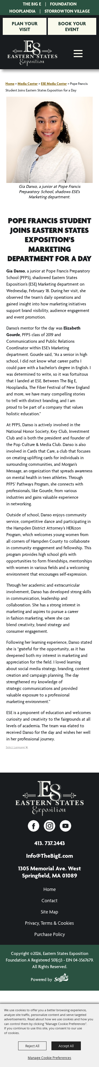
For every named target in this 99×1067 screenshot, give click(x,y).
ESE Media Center (54, 84)
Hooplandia (22, 11)
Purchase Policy (49, 934)
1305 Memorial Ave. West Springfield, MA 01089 (49, 872)
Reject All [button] (32, 1046)
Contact (49, 900)
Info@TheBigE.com (49, 855)
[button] (49, 151)
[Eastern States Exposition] (32, 53)
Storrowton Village (67, 11)
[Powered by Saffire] (61, 978)
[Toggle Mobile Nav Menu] (78, 53)
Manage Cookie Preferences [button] (49, 1057)
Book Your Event (72, 26)
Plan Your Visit (24, 26)
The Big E (32, 4)
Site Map (49, 912)
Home (10, 84)
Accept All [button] (66, 1046)
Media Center (28, 84)
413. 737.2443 (49, 842)
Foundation (63, 4)
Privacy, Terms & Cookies (49, 923)
